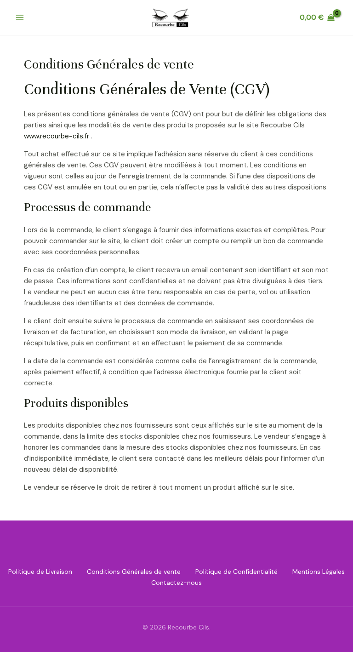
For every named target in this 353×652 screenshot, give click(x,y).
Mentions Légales (318, 571)
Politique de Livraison (40, 571)
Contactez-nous (176, 582)
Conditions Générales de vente (134, 571)
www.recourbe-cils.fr (56, 136)
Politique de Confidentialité (236, 571)
